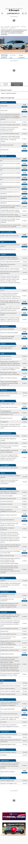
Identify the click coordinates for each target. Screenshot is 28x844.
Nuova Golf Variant (15, 26)
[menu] (2, 13)
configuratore (12, 27)
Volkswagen (7, 26)
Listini (2, 26)
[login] (23, 13)
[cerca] (26, 13)
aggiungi (24, 106)
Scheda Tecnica (5, 84)
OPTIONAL (13, 55)
